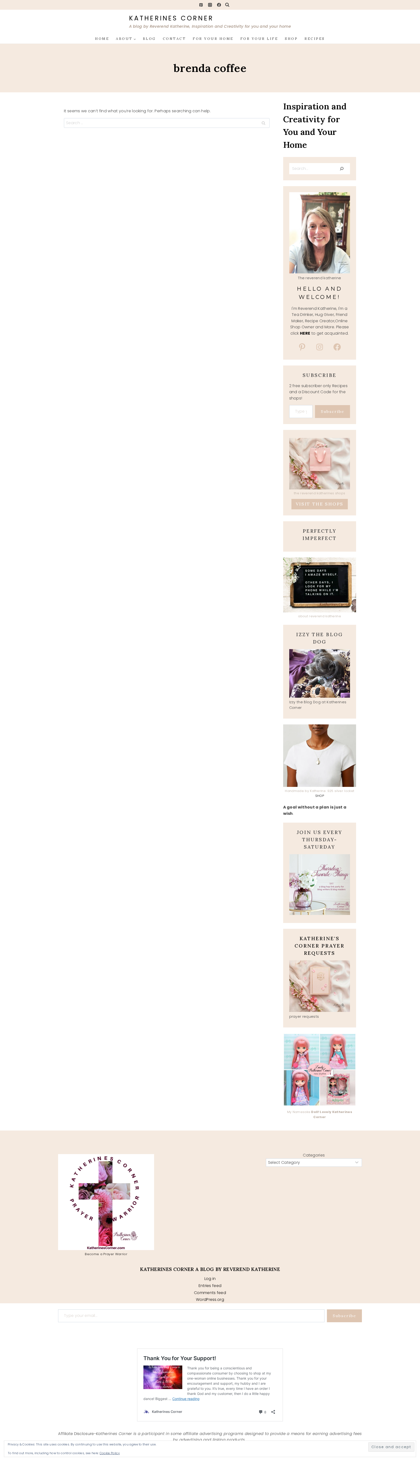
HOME (102, 38)
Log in (210, 1278)
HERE (305, 333)
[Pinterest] (201, 5)
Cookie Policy (110, 1453)
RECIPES (315, 38)
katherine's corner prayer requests (319, 945)
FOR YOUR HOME (213, 38)
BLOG (149, 38)
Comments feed (210, 1293)
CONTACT (174, 38)
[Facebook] (219, 5)
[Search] (341, 168)
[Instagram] (210, 5)
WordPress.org (210, 1299)
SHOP (291, 38)
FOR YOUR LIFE (259, 38)
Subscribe (332, 411)
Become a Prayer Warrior (106, 1254)
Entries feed (210, 1285)
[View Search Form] (227, 4)
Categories (314, 1155)
